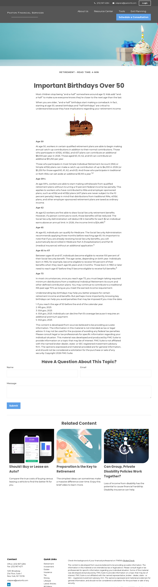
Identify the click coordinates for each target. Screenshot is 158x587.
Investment (49, 567)
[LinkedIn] (8, 584)
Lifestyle (47, 581)
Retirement (49, 564)
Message (11, 383)
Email (83, 367)
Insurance (48, 572)
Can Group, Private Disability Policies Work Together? (123, 471)
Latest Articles (50, 584)
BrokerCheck (128, 561)
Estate (46, 569)
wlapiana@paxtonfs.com (125, 3)
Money (47, 578)
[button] (83, 11)
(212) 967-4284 (103, 3)
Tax (45, 575)
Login (145, 3)
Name (10, 367)
